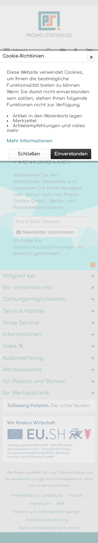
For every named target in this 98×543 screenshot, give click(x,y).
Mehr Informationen (30, 141)
